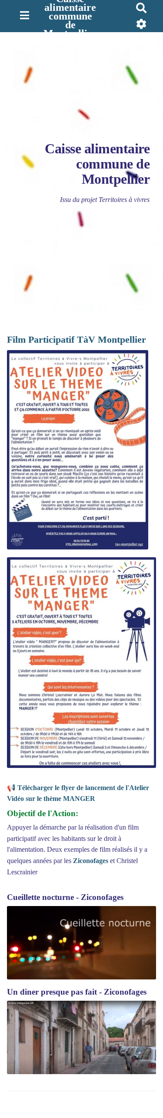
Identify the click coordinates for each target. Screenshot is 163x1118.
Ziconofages (90, 860)
